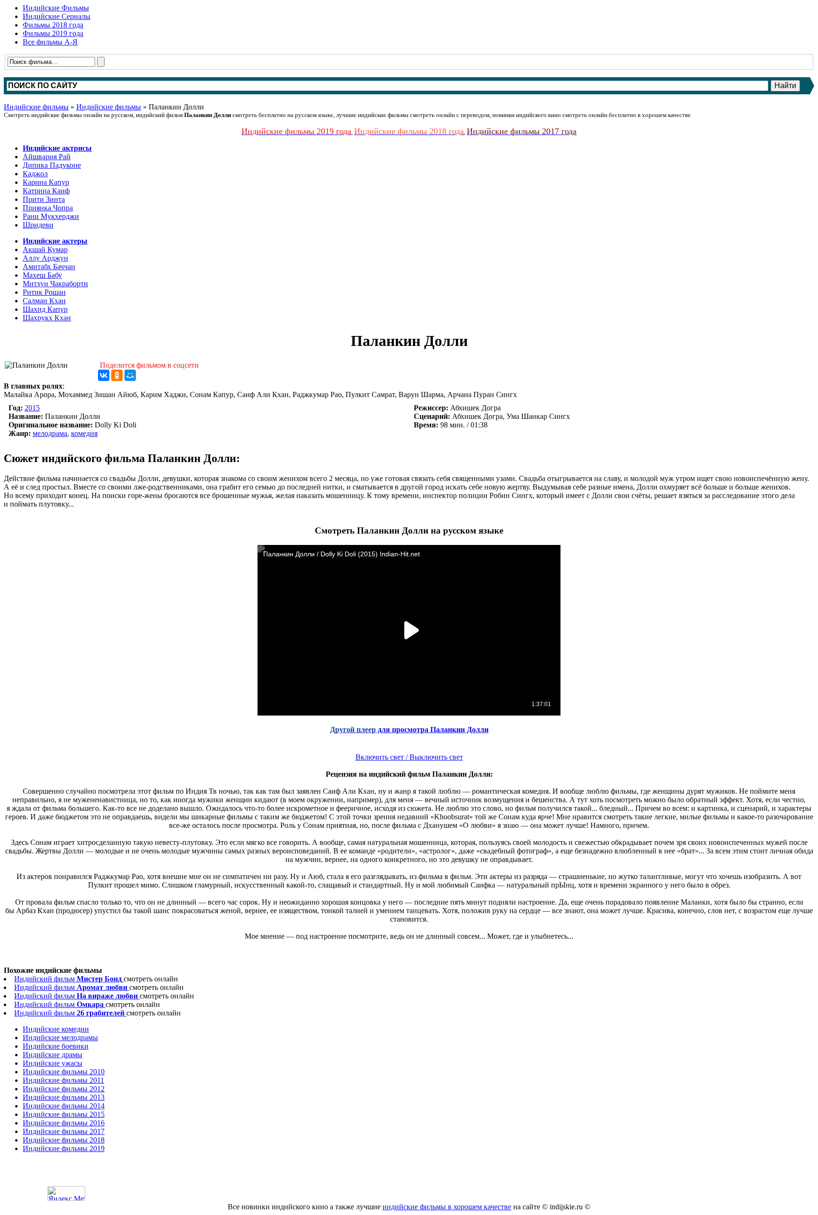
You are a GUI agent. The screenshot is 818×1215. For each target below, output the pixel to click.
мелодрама (50, 433)
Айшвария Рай (47, 157)
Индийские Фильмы (56, 8)
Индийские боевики (56, 1046)
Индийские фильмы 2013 (64, 1097)
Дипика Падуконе (52, 165)
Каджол (35, 174)
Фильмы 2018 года (53, 25)
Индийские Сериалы (56, 16)
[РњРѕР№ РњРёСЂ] (130, 375)
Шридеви (38, 225)
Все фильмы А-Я (50, 42)
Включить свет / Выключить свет (409, 757)
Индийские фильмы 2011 (63, 1080)
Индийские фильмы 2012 (64, 1089)
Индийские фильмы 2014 (64, 1106)
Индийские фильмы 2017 (64, 1131)
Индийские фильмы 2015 (64, 1114)
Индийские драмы (52, 1055)
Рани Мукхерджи (51, 216)
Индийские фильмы (36, 107)
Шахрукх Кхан (47, 318)
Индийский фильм (68, 979)
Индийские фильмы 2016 (64, 1123)
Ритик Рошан (44, 292)
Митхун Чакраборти (55, 284)
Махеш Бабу (42, 275)
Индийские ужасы (52, 1063)
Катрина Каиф (46, 191)
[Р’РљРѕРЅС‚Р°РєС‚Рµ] (103, 375)
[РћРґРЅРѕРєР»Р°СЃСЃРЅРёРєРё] (117, 375)
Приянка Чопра (48, 208)
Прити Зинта (44, 199)
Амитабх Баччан (49, 267)
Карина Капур (46, 182)
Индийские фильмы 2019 (64, 1148)
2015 (32, 408)
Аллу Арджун (45, 258)
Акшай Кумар (45, 249)
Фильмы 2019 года (53, 33)
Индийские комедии (56, 1029)
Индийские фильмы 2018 (64, 1140)
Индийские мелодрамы (60, 1038)
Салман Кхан (44, 301)
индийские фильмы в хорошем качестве (446, 1207)
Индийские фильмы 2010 (64, 1072)
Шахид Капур (45, 309)
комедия (84, 433)
